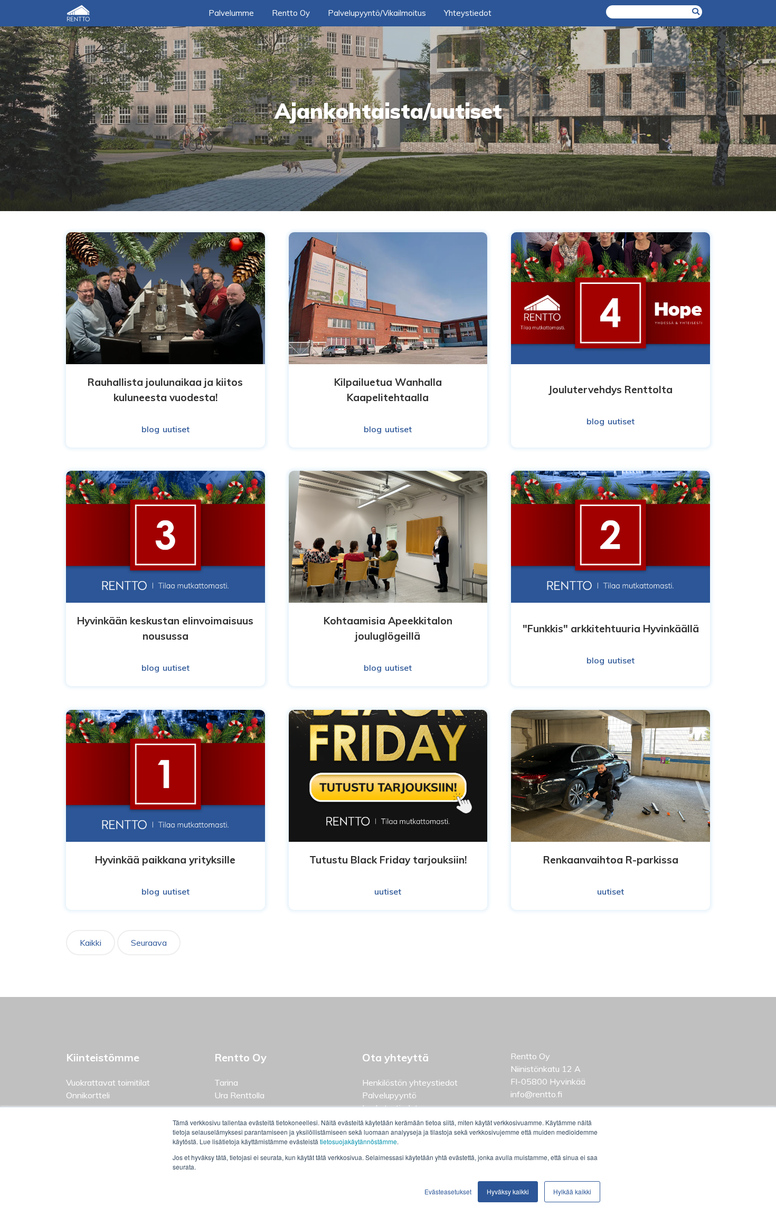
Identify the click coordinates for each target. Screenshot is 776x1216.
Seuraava (149, 942)
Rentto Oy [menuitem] (291, 13)
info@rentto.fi (536, 1094)
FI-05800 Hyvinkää (547, 1081)
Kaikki (90, 942)
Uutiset (176, 429)
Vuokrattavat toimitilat (108, 1082)
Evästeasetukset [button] (447, 1191)
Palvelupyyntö (389, 1095)
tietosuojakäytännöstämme (358, 1141)
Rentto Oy (530, 1056)
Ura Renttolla (239, 1095)
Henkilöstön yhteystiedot (410, 1082)
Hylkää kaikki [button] (572, 1191)
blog (150, 429)
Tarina (226, 1082)
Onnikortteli (88, 1095)
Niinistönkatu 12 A (545, 1068)
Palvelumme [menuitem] (231, 13)
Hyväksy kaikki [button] (508, 1191)
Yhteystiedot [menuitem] (467, 13)
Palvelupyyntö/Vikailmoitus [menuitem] (377, 13)
